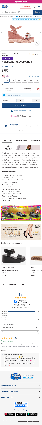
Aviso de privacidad (22, 421)
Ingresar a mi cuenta (21, 2)
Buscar (37, 12)
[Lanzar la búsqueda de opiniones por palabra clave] (37, 332)
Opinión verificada (8, 341)
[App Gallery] (9, 414)
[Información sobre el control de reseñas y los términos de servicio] (29, 304)
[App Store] (21, 414)
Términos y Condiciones (33, 421)
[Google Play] (32, 414)
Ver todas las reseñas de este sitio (20, 307)
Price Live (27, 6)
